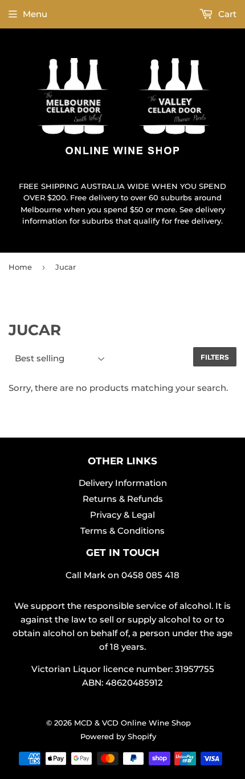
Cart (226, 14)
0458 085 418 (150, 575)
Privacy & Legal (122, 514)
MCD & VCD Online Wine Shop (132, 722)
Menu (35, 14)
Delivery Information (123, 482)
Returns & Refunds (123, 498)
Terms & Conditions (122, 530)
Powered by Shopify (118, 736)
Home (20, 266)
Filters (215, 357)
